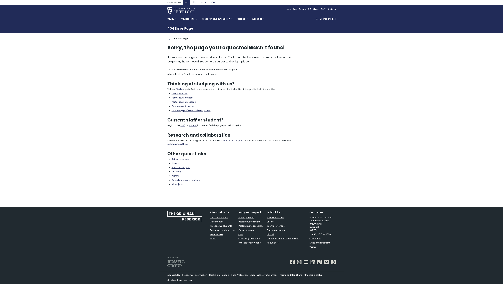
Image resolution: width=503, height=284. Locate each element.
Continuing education (249, 238)
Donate (302, 9)
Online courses (246, 230)
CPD (240, 234)
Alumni (316, 9)
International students (249, 242)
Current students (219, 217)
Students (332, 9)
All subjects (273, 242)
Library (270, 221)
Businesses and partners (222, 230)
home (169, 38)
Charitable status (313, 275)
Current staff (217, 221)
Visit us (312, 246)
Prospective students (221, 225)
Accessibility (173, 275)
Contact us (315, 238)
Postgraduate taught (249, 221)
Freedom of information (194, 275)
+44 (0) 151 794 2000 (320, 234)
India (203, 2)
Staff (323, 9)
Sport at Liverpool (276, 225)
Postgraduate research (250, 225)
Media (213, 238)
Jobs (295, 9)
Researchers (216, 234)
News (288, 9)
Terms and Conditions (291, 275)
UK (186, 2)
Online (213, 2)
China (194, 2)
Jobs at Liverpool (275, 217)
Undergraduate (246, 217)
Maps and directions (319, 242)
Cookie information (219, 275)
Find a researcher (276, 230)
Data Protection (239, 275)
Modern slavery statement (263, 275)
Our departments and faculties (283, 238)
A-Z (309, 9)
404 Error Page (180, 28)
